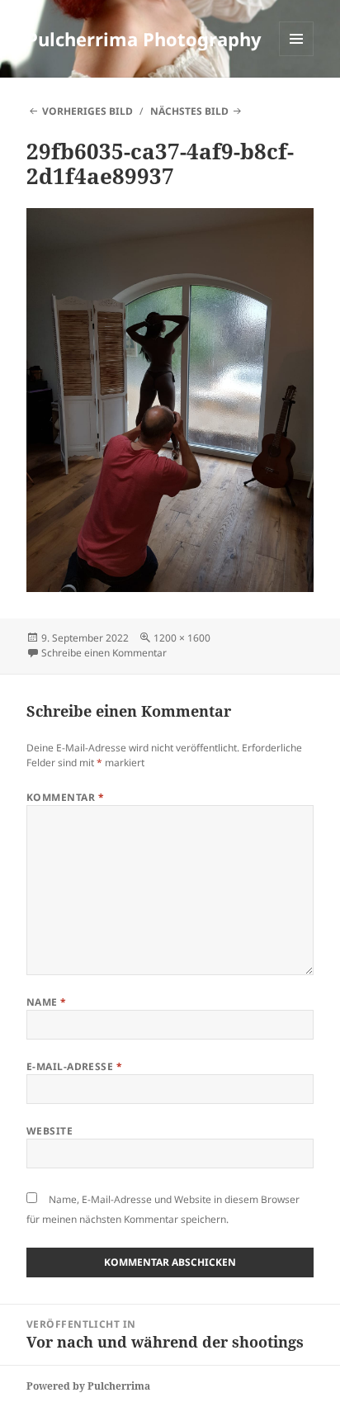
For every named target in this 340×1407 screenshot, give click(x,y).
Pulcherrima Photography (144, 38)
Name (46, 1002)
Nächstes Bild (189, 111)
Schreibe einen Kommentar (104, 653)
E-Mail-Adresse (74, 1066)
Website (49, 1131)
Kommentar (65, 797)
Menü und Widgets (297, 55)
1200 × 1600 (181, 638)
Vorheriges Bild (87, 111)
